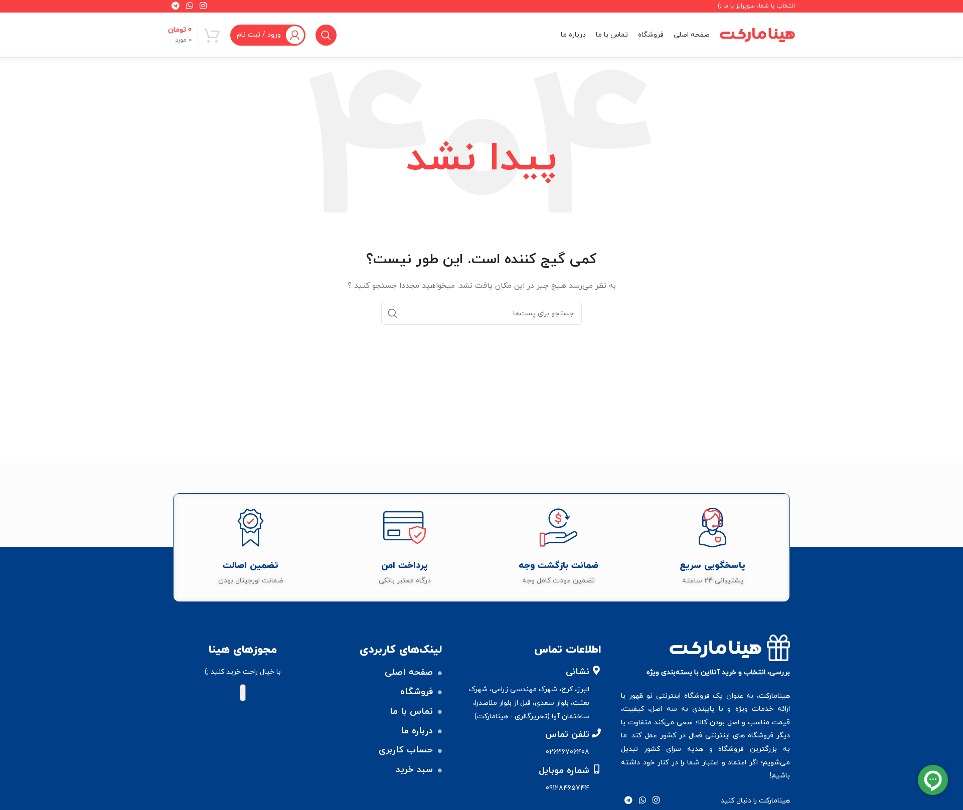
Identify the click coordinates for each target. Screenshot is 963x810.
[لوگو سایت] (757, 34)
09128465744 (567, 788)
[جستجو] (326, 35)
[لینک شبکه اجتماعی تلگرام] (628, 801)
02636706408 (567, 752)
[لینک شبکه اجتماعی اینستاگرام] (656, 801)
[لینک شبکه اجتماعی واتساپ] (643, 801)
